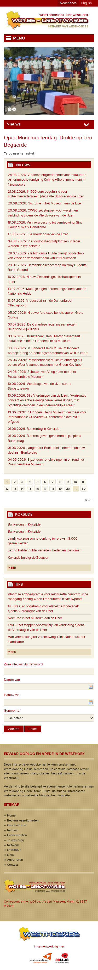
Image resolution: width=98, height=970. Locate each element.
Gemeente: (12, 711)
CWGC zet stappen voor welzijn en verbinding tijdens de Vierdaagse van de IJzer (43, 212)
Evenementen (17, 835)
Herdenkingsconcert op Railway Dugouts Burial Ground (47, 267)
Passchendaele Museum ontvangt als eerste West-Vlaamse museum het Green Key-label (45, 362)
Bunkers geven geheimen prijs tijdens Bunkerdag (44, 438)
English (86, 3)
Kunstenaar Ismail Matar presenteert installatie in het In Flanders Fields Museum (44, 338)
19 (60, 488)
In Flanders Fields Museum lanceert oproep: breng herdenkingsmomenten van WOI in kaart (48, 350)
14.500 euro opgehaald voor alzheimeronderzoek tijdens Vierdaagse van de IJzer (46, 194)
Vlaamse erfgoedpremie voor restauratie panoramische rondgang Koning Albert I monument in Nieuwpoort (47, 179)
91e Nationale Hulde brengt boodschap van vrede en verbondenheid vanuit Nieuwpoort (46, 255)
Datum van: (12, 680)
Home (11, 815)
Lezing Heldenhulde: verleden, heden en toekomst (44, 550)
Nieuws (12, 830)
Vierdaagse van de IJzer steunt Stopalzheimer (39, 386)
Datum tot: (11, 695)
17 (45, 488)
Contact (12, 864)
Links (10, 855)
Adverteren (15, 859)
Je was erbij (15, 840)
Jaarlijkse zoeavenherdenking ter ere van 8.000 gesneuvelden (42, 541)
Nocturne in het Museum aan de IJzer (45, 203)
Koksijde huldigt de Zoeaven (28, 558)
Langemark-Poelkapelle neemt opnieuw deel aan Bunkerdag (46, 450)
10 (75, 482)
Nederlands (68, 3)
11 (83, 482)
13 (14, 488)
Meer (12, 567)
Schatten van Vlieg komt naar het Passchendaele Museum (42, 374)
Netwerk (13, 845)
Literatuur (14, 850)
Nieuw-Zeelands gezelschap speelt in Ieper (44, 279)
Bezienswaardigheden (23, 820)
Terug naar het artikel (19, 153)
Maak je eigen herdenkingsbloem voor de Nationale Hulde (47, 291)
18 (52, 488)
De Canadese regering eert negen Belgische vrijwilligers (42, 326)
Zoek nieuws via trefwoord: (23, 664)
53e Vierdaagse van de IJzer (38, 234)
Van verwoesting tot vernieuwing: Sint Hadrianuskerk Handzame (45, 224)
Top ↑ (88, 500)
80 (83, 488)
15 (29, 488)
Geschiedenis (17, 825)
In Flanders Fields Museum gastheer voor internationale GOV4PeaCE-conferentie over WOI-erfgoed (47, 417)
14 (22, 488)
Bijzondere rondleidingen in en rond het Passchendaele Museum (46, 462)
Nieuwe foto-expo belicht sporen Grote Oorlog (45, 315)
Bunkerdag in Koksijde (33, 429)
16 (37, 488)
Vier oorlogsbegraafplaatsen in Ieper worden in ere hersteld (44, 243)
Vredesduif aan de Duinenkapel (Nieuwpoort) (40, 303)
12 (7, 488)
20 (68, 488)
